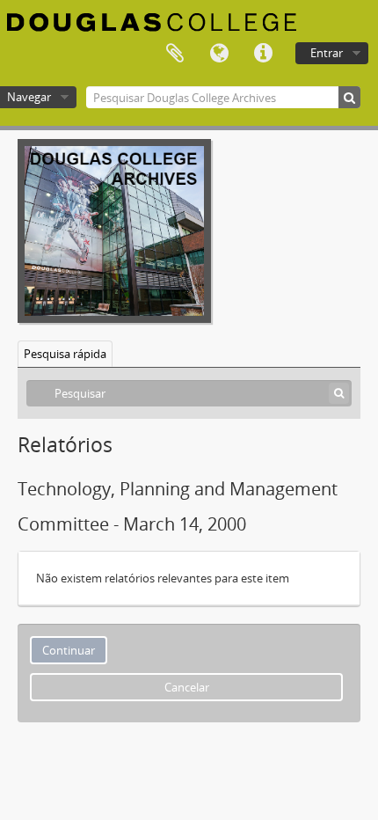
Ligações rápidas (263, 54)
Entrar (326, 53)
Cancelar (186, 687)
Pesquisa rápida (65, 354)
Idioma (219, 54)
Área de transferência (175, 54)
